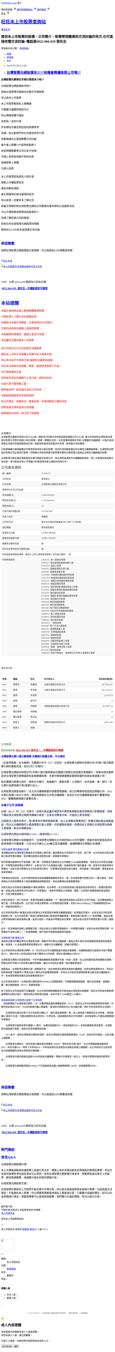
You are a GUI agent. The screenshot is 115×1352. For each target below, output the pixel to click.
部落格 (10, 57)
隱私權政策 (73, 1313)
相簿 (9, 54)
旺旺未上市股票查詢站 (23, 21)
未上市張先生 (8, 1213)
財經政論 (24, 48)
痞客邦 (25, 1229)
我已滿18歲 (7, 1346)
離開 (16, 1346)
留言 (32, 1229)
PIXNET (36, 1313)
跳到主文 (5, 29)
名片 (9, 60)
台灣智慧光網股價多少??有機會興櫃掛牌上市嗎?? (44, 72)
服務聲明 (84, 1313)
